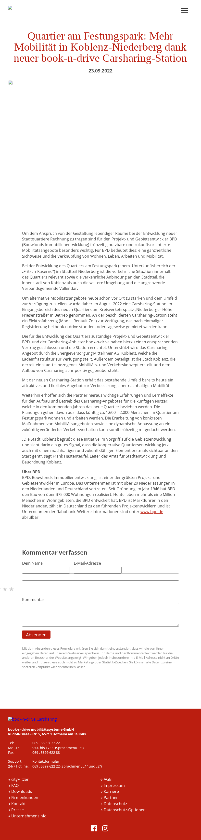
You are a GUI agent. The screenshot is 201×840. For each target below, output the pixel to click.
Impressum (114, 786)
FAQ (15, 786)
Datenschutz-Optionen (125, 810)
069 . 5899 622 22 (46, 743)
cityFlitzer (20, 779)
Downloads (21, 791)
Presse (17, 810)
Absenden (36, 634)
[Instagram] (106, 829)
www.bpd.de (151, 512)
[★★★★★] (100, 583)
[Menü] (186, 11)
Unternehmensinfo (29, 816)
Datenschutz (115, 804)
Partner (111, 798)
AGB (108, 779)
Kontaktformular (45, 761)
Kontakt (18, 804)
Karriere (111, 791)
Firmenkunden (24, 798)
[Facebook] (95, 829)
